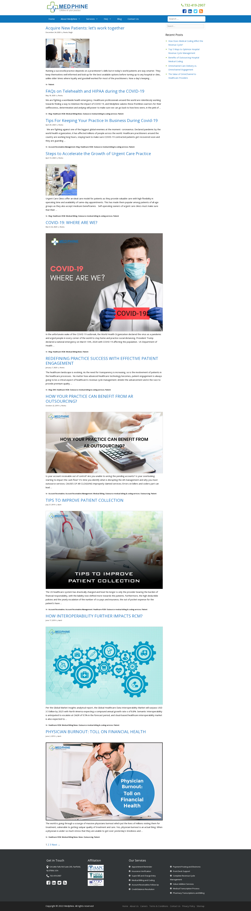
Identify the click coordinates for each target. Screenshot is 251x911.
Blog (119, 18)
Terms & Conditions (158, 906)
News (81, 837)
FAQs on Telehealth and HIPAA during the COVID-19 (95, 91)
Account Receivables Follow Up (145, 884)
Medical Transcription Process (186, 888)
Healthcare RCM (59, 114)
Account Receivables (57, 493)
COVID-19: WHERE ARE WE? (71, 222)
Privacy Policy (188, 906)
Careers (144, 906)
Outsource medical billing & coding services (100, 114)
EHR (54, 390)
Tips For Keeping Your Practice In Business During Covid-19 (102, 120)
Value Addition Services (183, 884)
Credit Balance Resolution (143, 889)
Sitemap (200, 906)
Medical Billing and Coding (143, 880)
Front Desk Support (181, 871)
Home (52, 18)
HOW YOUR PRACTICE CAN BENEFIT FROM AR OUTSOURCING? (89, 398)
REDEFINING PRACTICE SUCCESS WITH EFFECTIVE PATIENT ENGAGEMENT (102, 361)
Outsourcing (145, 493)
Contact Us (133, 18)
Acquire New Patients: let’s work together (85, 28)
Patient (51, 84)
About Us (134, 906)
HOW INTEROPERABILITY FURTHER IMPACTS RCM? (94, 616)
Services (90, 18)
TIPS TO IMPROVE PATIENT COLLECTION (84, 500)
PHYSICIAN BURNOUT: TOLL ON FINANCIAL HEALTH (96, 731)
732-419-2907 (194, 5)
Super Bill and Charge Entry (144, 875)
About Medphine (69, 18)
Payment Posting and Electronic (187, 866)
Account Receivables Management (62, 147)
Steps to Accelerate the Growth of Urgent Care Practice (98, 153)
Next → (56, 844)
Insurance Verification (141, 871)
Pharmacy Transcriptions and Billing (188, 893)
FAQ (106, 18)
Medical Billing (71, 216)
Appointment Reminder (142, 866)
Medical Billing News (74, 114)
